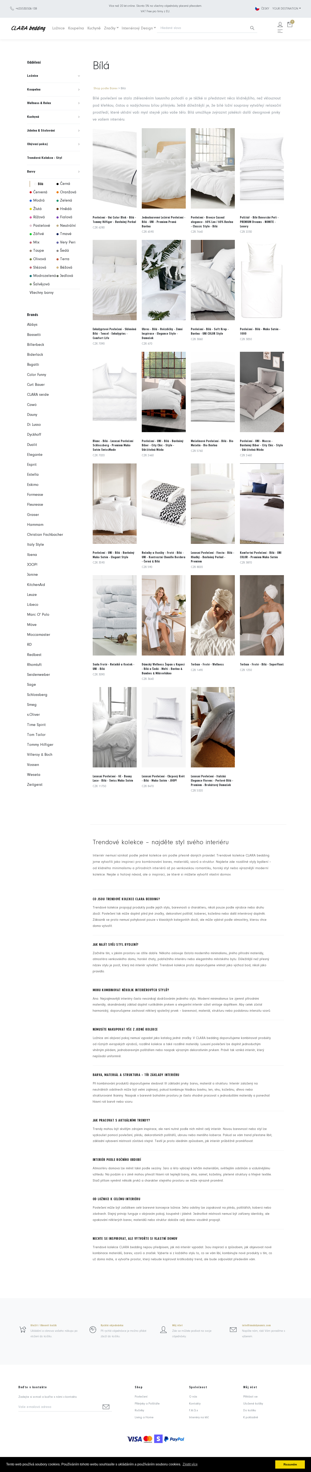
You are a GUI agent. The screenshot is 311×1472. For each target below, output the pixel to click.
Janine (32, 575)
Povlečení (141, 1396)
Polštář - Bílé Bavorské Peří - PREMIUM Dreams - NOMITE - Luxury (259, 222)
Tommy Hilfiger (40, 745)
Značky (110, 28)
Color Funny (36, 375)
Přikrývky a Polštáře (147, 1403)
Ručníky (139, 1410)
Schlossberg (37, 695)
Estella (33, 475)
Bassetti (34, 335)
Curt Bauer (36, 385)
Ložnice (58, 28)
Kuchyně (94, 28)
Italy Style (35, 545)
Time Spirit (36, 725)
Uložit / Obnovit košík (43, 1325)
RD (29, 645)
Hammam (35, 525)
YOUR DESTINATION (285, 8)
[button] (53, 75)
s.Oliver (33, 715)
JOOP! (32, 565)
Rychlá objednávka (112, 1325)
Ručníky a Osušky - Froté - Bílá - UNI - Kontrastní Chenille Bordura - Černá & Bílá (163, 557)
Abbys (32, 325)
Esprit (32, 465)
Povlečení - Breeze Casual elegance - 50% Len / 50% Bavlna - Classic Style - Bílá (212, 222)
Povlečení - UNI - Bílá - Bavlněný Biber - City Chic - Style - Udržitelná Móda (162, 445)
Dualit (32, 445)
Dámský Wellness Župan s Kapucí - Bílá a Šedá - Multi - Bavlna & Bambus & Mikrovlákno (163, 669)
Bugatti (33, 365)
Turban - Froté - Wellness (207, 664)
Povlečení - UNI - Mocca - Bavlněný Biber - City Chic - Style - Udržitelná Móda (261, 445)
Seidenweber (38, 675)
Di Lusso (34, 425)
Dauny (32, 415)
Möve (32, 625)
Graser (33, 515)
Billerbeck (35, 345)
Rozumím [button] (290, 1464)
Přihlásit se (250, 1396)
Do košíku (249, 1410)
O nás (193, 1396)
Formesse (35, 495)
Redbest (34, 655)
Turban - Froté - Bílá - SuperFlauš (262, 664)
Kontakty (195, 1403)
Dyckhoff (34, 435)
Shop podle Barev (105, 88)
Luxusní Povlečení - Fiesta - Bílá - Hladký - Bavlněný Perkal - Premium (212, 557)
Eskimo (33, 485)
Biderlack (35, 355)
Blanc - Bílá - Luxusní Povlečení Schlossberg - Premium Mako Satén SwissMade (113, 445)
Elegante (35, 455)
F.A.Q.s (193, 1410)
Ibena (32, 555)
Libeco (32, 605)
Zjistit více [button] (190, 1464)
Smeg (32, 705)
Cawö (32, 405)
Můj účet (177, 1325)
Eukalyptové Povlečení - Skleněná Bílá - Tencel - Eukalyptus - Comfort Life (114, 333)
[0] (289, 25)
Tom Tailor (36, 735)
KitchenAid (36, 585)
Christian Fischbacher (45, 535)
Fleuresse (35, 505)
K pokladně (250, 1417)
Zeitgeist (35, 785)
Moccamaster (38, 635)
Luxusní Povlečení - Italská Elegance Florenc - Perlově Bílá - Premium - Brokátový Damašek (212, 781)
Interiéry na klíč (199, 1417)
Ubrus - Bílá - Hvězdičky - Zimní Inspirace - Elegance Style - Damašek (162, 333)
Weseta (33, 775)
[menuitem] (53, 76)
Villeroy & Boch (39, 755)
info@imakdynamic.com (256, 1325)
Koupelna (76, 28)
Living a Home (144, 1417)
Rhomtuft (34, 665)
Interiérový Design (137, 28)
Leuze (32, 595)
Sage (31, 685)
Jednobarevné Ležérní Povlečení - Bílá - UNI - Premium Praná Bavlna (163, 222)
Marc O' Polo (38, 615)
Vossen (33, 765)
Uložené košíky (253, 1403)
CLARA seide (38, 395)
